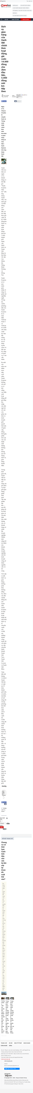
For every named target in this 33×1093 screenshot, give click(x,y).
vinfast (2, 811)
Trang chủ (4, 1043)
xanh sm (3, 809)
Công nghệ (4, 1045)
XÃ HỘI (6, 19)
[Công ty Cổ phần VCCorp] (8, 1075)
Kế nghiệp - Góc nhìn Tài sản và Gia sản (22, 10)
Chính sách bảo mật (5, 1059)
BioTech (15, 13)
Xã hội (10, 1043)
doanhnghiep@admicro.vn (13, 1065)
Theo (3, 793)
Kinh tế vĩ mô (18, 1043)
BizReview (15, 5)
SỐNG (13, 22)
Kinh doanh (14, 96)
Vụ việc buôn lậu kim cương (19, 15)
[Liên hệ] (15, 101)
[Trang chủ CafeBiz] (1, 19)
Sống (10, 1045)
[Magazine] (3, 1)
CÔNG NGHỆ (5, 22)
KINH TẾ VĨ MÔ (15, 19)
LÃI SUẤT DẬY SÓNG (25, 5)
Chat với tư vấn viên (11, 1069)
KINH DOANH (26, 19)
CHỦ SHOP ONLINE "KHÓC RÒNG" (21, 8)
